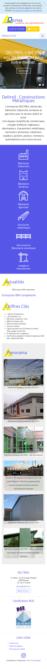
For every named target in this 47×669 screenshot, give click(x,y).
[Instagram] (23, 657)
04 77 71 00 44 (17, 29)
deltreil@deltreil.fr (23, 586)
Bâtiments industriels (23, 165)
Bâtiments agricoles (23, 206)
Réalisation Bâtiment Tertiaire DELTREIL (23, 387)
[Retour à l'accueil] (23, 19)
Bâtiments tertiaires (23, 185)
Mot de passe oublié (17, 649)
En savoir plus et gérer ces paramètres (27, 10)
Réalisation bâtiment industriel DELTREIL (23, 421)
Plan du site (14, 643)
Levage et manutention (23, 267)
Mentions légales (16, 646)
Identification (24, 591)
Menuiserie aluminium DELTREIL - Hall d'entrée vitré (23, 455)
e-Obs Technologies (33, 660)
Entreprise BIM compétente (19, 295)
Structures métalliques (23, 226)
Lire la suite (23, 71)
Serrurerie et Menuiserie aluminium (23, 247)
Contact (34, 29)
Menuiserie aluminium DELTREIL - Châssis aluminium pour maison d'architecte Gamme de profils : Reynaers (23, 552)
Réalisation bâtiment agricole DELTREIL (23, 523)
